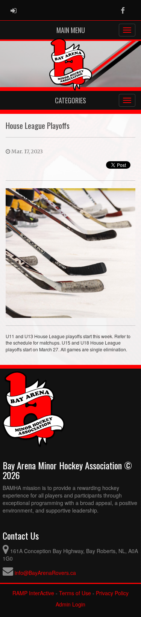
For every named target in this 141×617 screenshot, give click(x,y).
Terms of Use (75, 593)
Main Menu (70, 30)
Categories (70, 100)
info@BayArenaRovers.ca (45, 572)
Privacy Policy (112, 593)
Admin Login (70, 604)
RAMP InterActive (33, 593)
